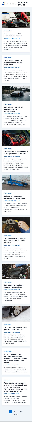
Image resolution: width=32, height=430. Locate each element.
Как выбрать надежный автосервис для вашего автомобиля (13, 62)
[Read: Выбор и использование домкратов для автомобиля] (16, 182)
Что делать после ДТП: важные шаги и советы (13, 35)
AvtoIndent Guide (23, 3)
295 (21, 412)
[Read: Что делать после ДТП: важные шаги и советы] (16, 20)
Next (16, 415)
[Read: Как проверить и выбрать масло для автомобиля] (16, 271)
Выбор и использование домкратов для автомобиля (14, 197)
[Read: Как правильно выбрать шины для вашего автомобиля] (16, 314)
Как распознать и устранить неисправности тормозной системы (15, 240)
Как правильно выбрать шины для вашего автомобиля (15, 328)
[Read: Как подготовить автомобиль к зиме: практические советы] (16, 138)
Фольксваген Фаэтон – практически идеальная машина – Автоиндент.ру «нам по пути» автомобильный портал (15, 358)
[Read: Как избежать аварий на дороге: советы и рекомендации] (16, 93)
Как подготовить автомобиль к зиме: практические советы (16, 153)
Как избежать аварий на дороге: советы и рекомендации (13, 109)
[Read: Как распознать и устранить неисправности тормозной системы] (16, 225)
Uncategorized (8, 31)
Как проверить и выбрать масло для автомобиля (14, 286)
